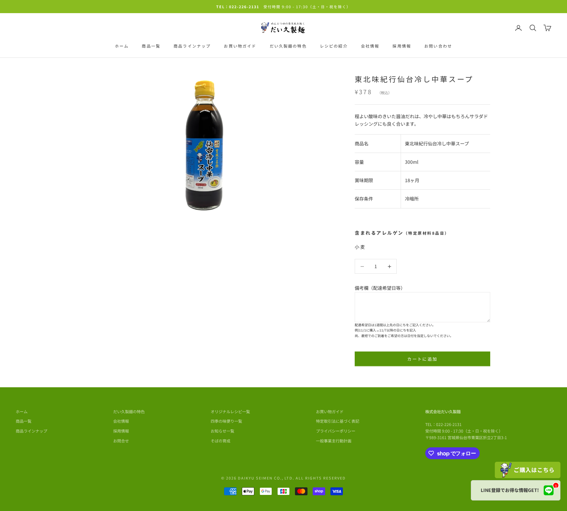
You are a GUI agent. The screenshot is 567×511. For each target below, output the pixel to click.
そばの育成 (220, 440)
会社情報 (370, 46)
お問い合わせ (438, 46)
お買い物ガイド (240, 46)
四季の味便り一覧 (226, 421)
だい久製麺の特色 (288, 46)
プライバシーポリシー (335, 431)
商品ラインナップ (192, 46)
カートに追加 (422, 359)
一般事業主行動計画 (333, 440)
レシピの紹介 (334, 46)
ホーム (122, 46)
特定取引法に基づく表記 (337, 421)
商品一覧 (151, 46)
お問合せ (121, 440)
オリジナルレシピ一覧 (230, 411)
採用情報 (401, 46)
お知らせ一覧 (222, 431)
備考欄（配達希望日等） (380, 288)
